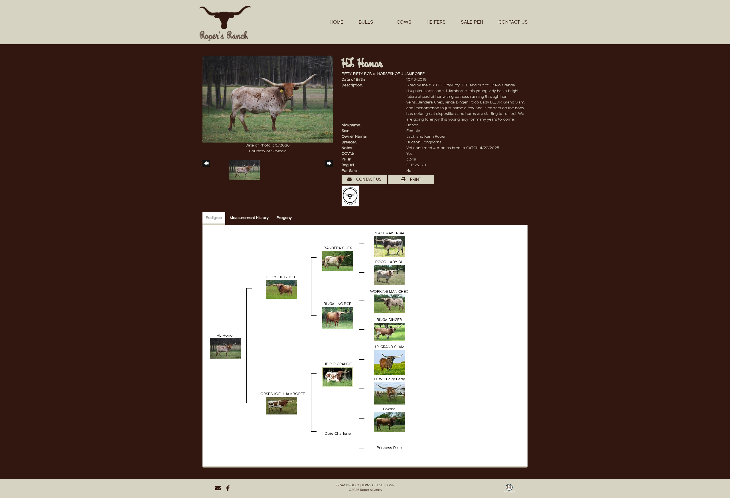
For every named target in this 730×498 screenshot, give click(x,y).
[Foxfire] (389, 422)
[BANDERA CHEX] (337, 260)
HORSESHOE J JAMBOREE (401, 74)
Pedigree (214, 218)
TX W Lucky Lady (389, 379)
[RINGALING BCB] (337, 317)
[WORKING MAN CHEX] (389, 303)
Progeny (284, 218)
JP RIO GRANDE (338, 364)
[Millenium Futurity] (352, 196)
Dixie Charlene (338, 433)
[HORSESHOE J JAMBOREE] (281, 405)
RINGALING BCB (338, 304)
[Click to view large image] (267, 99)
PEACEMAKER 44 (389, 233)
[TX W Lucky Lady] (389, 393)
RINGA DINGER (389, 320)
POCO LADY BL (389, 262)
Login (390, 485)
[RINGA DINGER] (389, 332)
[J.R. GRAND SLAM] (389, 362)
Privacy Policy (347, 485)
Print (415, 179)
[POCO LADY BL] (389, 275)
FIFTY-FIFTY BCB (357, 74)
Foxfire (389, 409)
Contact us (368, 179)
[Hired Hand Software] (509, 490)
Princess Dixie (389, 448)
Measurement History (249, 218)
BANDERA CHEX (338, 248)
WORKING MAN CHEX (389, 291)
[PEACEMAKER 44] (389, 246)
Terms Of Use (372, 485)
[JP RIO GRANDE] (337, 377)
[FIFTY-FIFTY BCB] (281, 289)
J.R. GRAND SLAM (389, 347)
